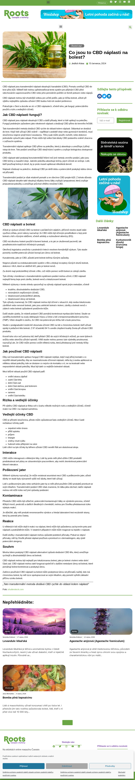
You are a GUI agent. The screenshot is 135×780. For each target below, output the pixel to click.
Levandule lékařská (103, 228)
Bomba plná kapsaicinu (104, 241)
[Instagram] (121, 3)
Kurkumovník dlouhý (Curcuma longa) (123, 243)
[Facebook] (112, 3)
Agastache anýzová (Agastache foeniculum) (122, 231)
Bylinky (7, 631)
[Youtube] (125, 3)
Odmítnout (67, 766)
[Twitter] (116, 3)
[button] (48, 2)
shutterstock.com (16, 589)
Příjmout (24, 766)
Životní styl (76, 46)
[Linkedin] (130, 3)
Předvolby (110, 766)
